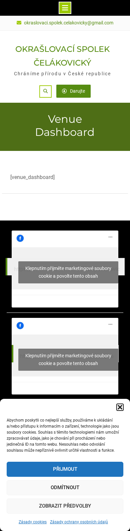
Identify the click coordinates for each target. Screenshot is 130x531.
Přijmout (65, 469)
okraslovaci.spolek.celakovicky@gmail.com (68, 23)
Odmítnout (65, 487)
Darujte (77, 91)
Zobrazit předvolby (65, 506)
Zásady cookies (33, 522)
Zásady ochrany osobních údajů (79, 522)
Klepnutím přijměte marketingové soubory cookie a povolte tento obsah (68, 272)
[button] (120, 407)
